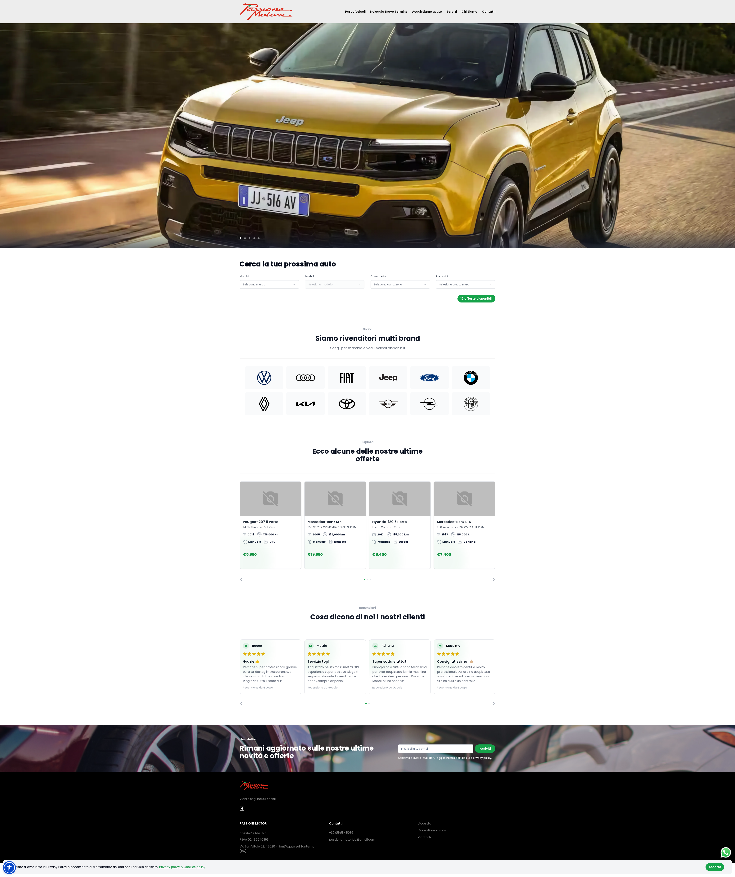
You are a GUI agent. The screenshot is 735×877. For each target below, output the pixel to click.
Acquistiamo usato (427, 11)
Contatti (488, 11)
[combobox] (269, 284)
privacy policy (482, 758)
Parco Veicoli (355, 11)
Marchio (245, 276)
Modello (310, 276)
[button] (9, 867)
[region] (367, 531)
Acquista (424, 823)
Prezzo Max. (443, 276)
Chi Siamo (469, 11)
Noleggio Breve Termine (389, 11)
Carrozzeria (378, 276)
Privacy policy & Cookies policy (182, 867)
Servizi (452, 11)
